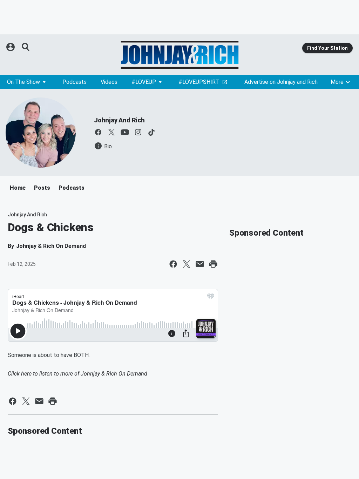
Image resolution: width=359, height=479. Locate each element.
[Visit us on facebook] (98, 132)
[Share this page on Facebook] (173, 264)
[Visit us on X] (111, 132)
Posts (42, 187)
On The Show (23, 82)
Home (18, 187)
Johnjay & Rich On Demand (114, 373)
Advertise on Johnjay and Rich (281, 82)
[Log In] (11, 47)
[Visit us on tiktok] (151, 132)
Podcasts (74, 82)
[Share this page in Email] (200, 264)
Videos (109, 82)
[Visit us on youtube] (125, 132)
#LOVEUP (143, 82)
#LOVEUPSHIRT (198, 82)
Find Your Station (327, 48)
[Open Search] (26, 47)
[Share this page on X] (186, 264)
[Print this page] (213, 264)
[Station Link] (179, 55)
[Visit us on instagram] (138, 132)
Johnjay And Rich (119, 120)
